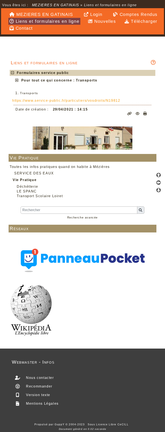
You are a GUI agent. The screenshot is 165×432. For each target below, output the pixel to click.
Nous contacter (39, 378)
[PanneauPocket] (82, 259)
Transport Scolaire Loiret (40, 196)
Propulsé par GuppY (49, 424)
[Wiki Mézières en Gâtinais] (31, 309)
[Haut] (158, 175)
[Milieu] (158, 182)
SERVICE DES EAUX (34, 173)
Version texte (37, 395)
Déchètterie (27, 186)
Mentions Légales (42, 403)
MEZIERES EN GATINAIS (55, 5)
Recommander (38, 386)
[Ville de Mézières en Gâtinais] (82, 138)
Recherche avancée (82, 217)
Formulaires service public (41, 73)
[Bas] (158, 190)
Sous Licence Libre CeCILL (109, 424)
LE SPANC (27, 191)
